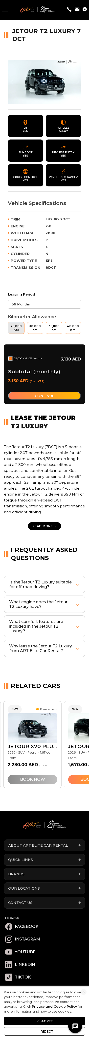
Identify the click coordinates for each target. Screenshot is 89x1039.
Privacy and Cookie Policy (54, 1006)
